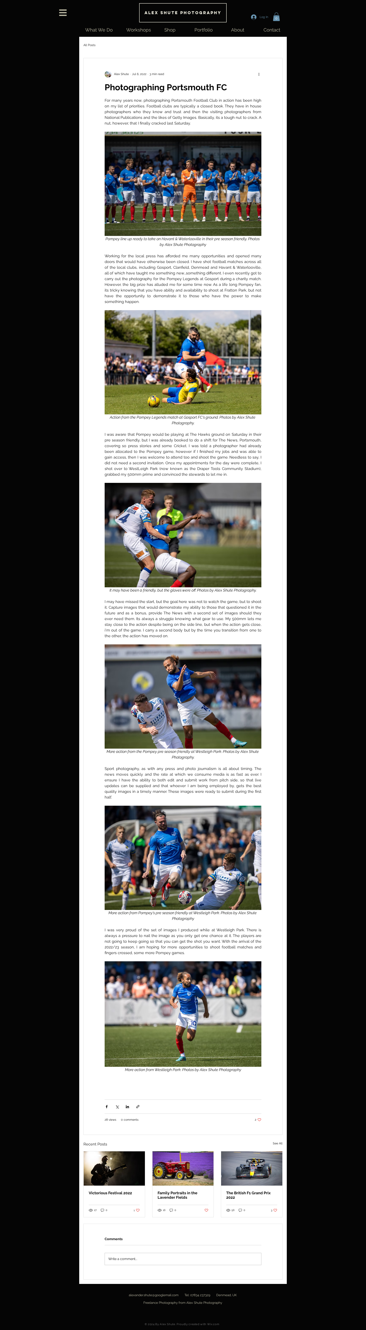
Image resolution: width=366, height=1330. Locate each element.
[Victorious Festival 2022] (114, 1168)
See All (278, 1143)
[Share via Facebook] (107, 1107)
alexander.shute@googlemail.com (154, 1295)
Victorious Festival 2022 (110, 1193)
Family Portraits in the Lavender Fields (177, 1195)
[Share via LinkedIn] (127, 1107)
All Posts (89, 45)
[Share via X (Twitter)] (117, 1107)
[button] (63, 12)
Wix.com (213, 1324)
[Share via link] (138, 1107)
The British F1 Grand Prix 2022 (248, 1195)
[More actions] (258, 74)
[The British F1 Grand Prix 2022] (251, 1168)
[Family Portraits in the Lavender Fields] (183, 1168)
